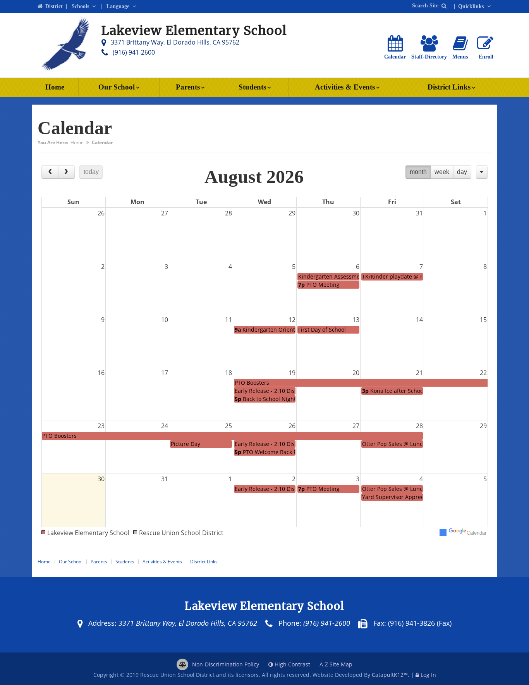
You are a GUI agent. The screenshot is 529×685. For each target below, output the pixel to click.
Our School (116, 87)
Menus (460, 57)
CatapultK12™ (390, 674)
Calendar (395, 57)
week (442, 172)
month (418, 172)
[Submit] (444, 5)
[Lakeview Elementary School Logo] (65, 45)
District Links (449, 87)
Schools (81, 6)
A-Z (335, 664)
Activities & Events (345, 87)
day (462, 172)
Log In (428, 674)
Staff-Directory (429, 57)
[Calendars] (482, 172)
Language (118, 6)
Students (252, 87)
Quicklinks (471, 6)
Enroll (486, 57)
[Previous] (49, 172)
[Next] (66, 172)
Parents (188, 87)
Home (54, 87)
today (91, 172)
